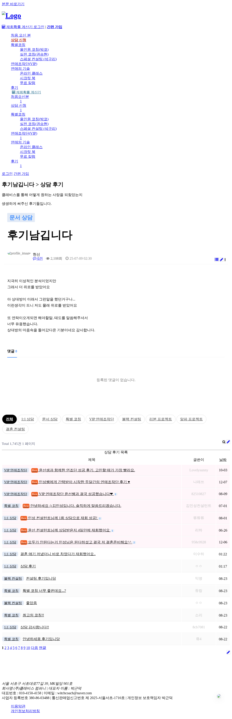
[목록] (217, 259)
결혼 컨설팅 (15, 429)
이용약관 (18, 706)
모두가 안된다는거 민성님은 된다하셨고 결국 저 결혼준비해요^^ (76, 542)
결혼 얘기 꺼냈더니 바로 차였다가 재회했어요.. (58, 554)
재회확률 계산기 (28, 92)
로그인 (39, 27)
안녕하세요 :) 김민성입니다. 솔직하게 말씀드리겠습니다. (72, 506)
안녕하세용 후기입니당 (41, 639)
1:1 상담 (27, 419)
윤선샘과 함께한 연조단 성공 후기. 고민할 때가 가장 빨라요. (83, 470)
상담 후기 (28, 566)
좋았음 (31, 603)
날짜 (223, 460)
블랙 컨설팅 (131, 419)
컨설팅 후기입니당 (41, 578)
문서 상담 (50, 419)
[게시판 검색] (223, 442)
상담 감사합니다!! (34, 627)
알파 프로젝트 (191, 419)
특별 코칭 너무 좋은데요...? (44, 591)
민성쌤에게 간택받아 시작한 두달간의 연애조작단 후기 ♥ (81, 482)
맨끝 (42, 648)
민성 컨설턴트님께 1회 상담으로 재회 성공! (59, 518)
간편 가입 (21, 174)
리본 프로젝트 (160, 419)
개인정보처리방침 (25, 711)
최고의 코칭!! (33, 615)
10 (28, 648)
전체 (9, 419)
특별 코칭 (73, 419)
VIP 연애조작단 (101, 419)
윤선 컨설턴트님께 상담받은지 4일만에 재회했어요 (66, 530)
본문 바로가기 (13, 4)
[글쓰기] (221, 259)
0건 (39, 258)
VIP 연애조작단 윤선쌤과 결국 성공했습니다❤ (73, 494)
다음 (34, 648)
